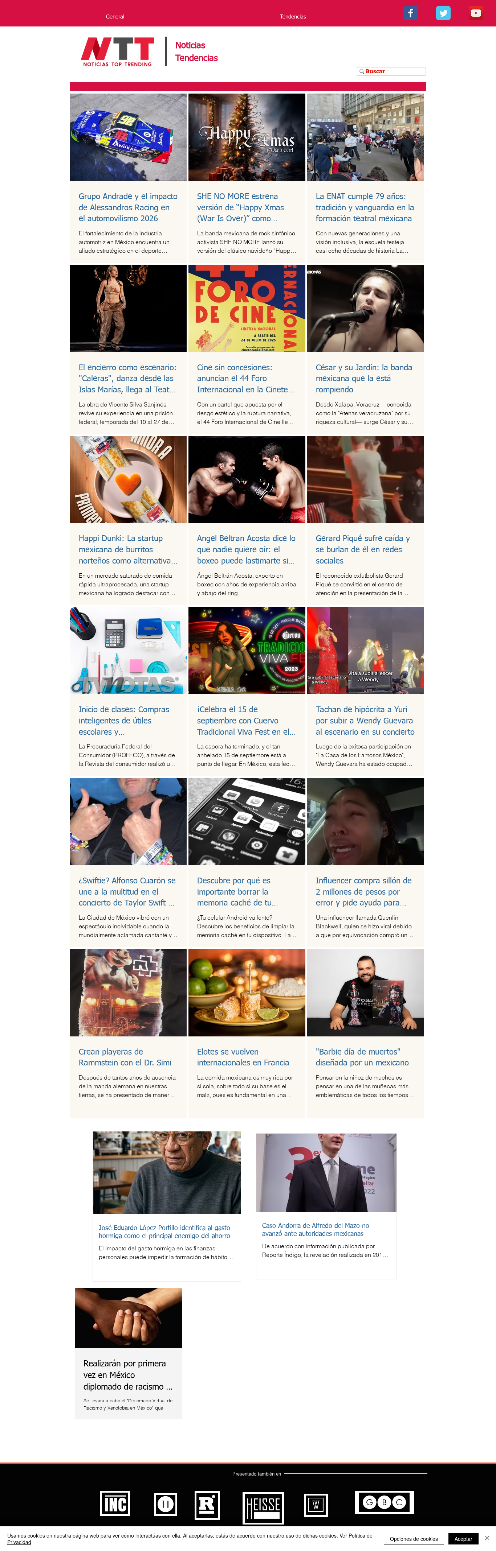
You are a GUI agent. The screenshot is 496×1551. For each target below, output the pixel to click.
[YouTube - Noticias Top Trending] (476, 13)
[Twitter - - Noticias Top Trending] (443, 13)
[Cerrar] (487, 1538)
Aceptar (463, 1538)
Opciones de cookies (414, 1538)
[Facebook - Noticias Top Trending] (410, 13)
